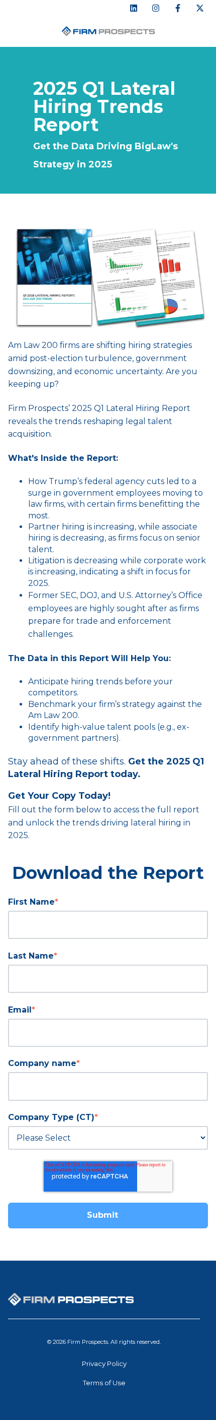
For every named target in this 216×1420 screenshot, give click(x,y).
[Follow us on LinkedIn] (134, 8)
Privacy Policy (104, 1363)
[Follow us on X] (200, 8)
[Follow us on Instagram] (156, 8)
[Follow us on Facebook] (178, 8)
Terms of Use (104, 1383)
